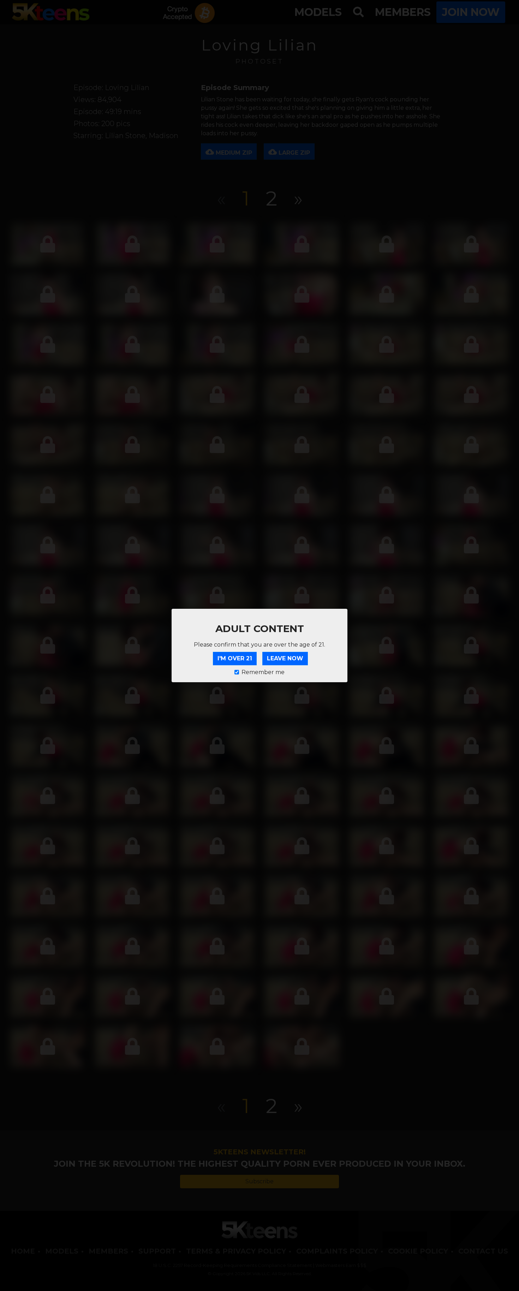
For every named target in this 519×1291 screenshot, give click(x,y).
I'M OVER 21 (234, 658)
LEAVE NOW (285, 658)
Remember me (263, 672)
